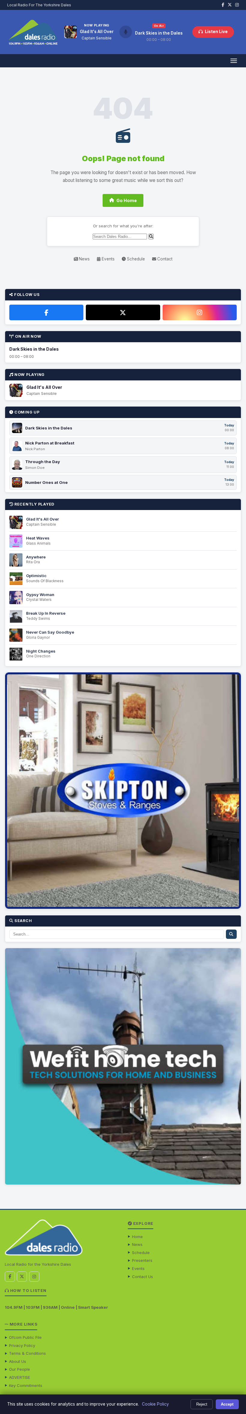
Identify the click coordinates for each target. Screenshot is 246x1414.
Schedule (135, 259)
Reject (201, 1404)
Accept (227, 1404)
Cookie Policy (155, 1404)
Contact (164, 259)
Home (137, 1236)
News (84, 259)
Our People (19, 1369)
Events (107, 259)
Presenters (142, 1260)
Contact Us (142, 1276)
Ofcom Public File (25, 1337)
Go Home (126, 200)
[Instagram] (200, 312)
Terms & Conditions (27, 1353)
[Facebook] (46, 312)
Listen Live (216, 31)
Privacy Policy (22, 1345)
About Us (17, 1361)
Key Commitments (25, 1385)
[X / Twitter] (123, 312)
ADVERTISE (19, 1377)
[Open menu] (233, 60)
